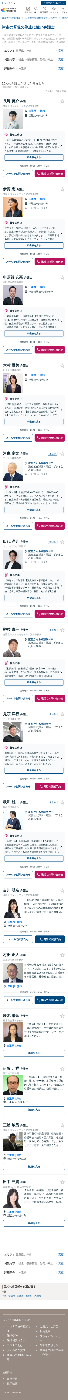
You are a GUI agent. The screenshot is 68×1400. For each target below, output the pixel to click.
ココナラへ (9, 3)
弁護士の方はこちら (53, 3)
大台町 (37, 1295)
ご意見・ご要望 (49, 1326)
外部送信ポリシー (50, 1345)
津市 (42, 110)
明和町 (29, 1295)
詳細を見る (34, 1053)
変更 (61, 50)
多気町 (20, 1295)
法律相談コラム (16, 1340)
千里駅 (11, 1102)
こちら (25, 87)
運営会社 (12, 1378)
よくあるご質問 (16, 1350)
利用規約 (45, 1331)
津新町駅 (34, 291)
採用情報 (12, 1383)
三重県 (32, 110)
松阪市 (11, 1295)
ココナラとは (15, 1345)
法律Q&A (12, 1335)
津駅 (31, 115)
